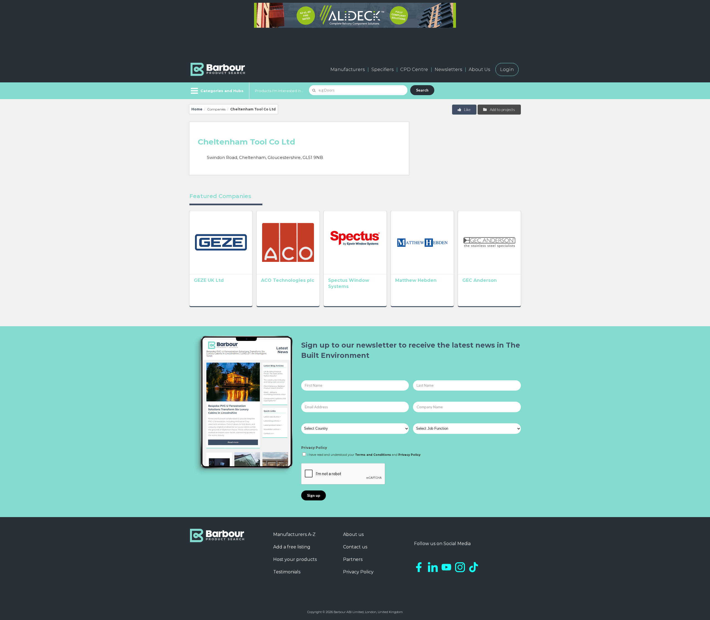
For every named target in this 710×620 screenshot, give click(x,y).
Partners (352, 559)
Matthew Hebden (416, 280)
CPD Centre (414, 69)
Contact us (355, 547)
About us (353, 534)
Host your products (295, 559)
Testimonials (286, 572)
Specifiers (382, 69)
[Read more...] (220, 242)
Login (507, 69)
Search (422, 90)
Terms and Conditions (373, 455)
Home (196, 109)
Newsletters (448, 69)
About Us (479, 69)
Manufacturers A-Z (294, 534)
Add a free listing (291, 547)
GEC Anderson (479, 280)
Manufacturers (347, 69)
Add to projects (502, 109)
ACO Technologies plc (287, 280)
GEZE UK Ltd (209, 280)
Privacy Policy (314, 448)
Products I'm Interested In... (279, 90)
